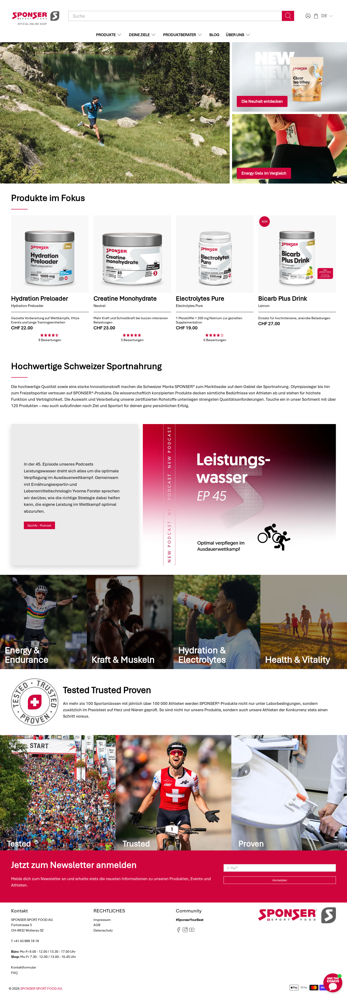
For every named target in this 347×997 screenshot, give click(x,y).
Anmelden (279, 880)
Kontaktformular (23, 967)
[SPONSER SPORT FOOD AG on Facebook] (178, 931)
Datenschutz (103, 930)
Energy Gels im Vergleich (263, 173)
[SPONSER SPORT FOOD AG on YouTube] (192, 931)
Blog (214, 34)
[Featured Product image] (50, 254)
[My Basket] (316, 16)
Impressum (102, 920)
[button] (327, 16)
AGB (96, 925)
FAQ (14, 973)
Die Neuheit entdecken (262, 101)
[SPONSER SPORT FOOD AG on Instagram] (185, 931)
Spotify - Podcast (39, 525)
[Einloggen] (307, 16)
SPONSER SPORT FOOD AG (41, 988)
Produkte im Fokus (48, 198)
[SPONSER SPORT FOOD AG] (35, 16)
